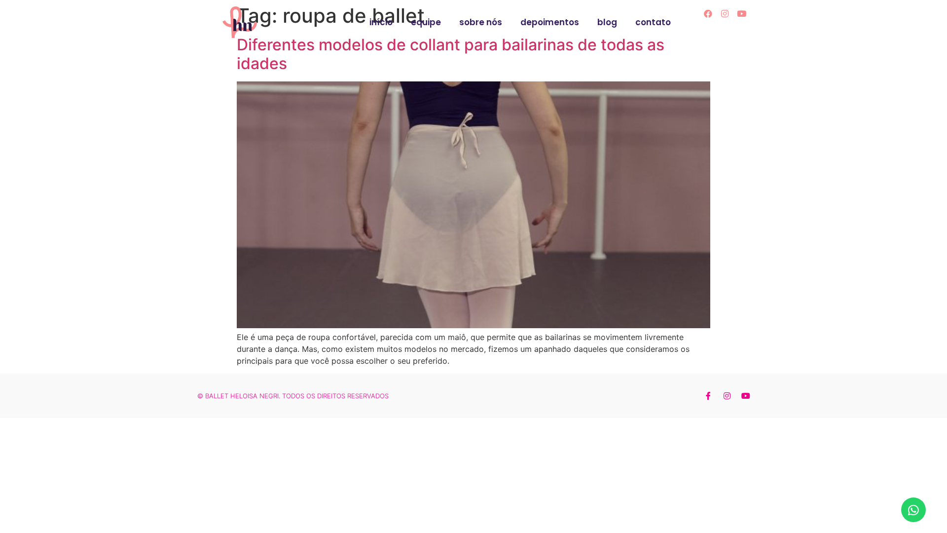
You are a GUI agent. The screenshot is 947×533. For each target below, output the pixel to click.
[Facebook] (708, 13)
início (381, 22)
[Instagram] (725, 13)
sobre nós (480, 22)
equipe (426, 22)
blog (607, 22)
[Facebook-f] (708, 396)
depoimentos (549, 22)
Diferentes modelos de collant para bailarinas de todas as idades (450, 54)
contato (653, 22)
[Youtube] (741, 13)
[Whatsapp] (913, 509)
